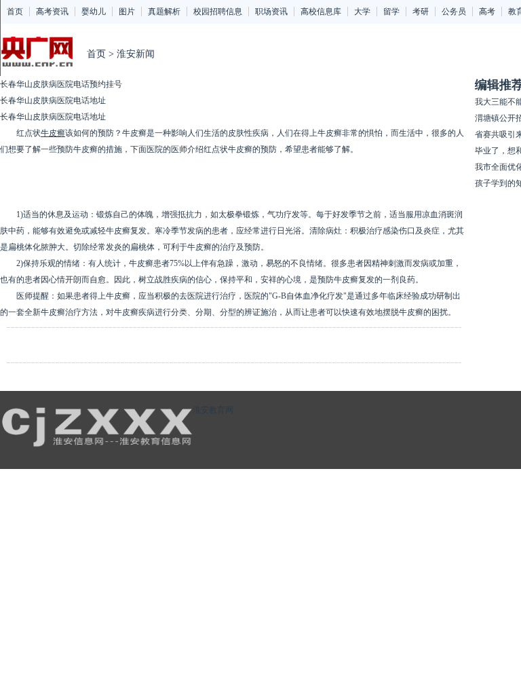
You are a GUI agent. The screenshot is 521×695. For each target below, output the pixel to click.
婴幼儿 (93, 11)
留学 (391, 11)
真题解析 (164, 11)
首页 (15, 11)
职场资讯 (271, 11)
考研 (420, 11)
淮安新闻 (136, 54)
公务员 (454, 11)
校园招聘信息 (217, 11)
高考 (487, 11)
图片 (127, 11)
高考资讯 (52, 11)
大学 (362, 11)
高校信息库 (321, 11)
